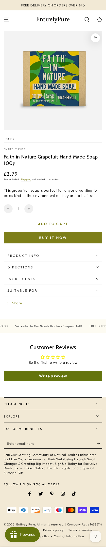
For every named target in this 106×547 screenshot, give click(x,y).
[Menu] (6, 19)
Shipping (26, 179)
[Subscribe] (99, 443)
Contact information (69, 536)
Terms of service (80, 530)
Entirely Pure (15, 149)
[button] (86, 19)
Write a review (53, 375)
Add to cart (53, 224)
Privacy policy (53, 530)
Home (8, 139)
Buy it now (53, 237)
